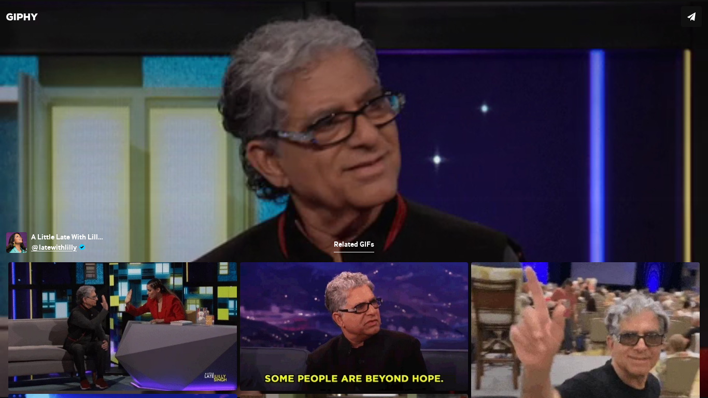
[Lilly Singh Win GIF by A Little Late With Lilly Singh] (354, 199)
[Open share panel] (691, 16)
